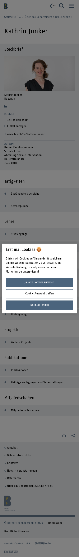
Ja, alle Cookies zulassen (39, 282)
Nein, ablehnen (39, 304)
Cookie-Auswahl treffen (39, 293)
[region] (39, 278)
